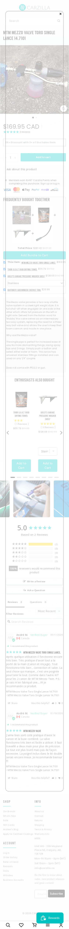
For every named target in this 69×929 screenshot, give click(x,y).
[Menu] (47, 925)
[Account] (61, 925)
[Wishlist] (21, 925)
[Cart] (34, 925)
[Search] (8, 925)
